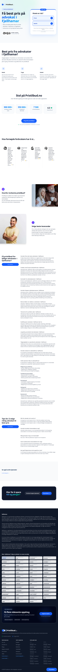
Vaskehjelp (18, 649)
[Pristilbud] (8, 4)
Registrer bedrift (46, 613)
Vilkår (3, 653)
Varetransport (19, 653)
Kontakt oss (4, 644)
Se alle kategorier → (5, 473)
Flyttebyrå (18, 651)
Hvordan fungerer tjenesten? (32, 493)
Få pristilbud (10, 264)
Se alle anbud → (5, 656)
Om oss (3, 642)
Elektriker (18, 647)
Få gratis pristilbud (29, 121)
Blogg (3, 647)
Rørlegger (18, 644)
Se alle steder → (5, 658)
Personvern (4, 651)
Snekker (17, 642)
